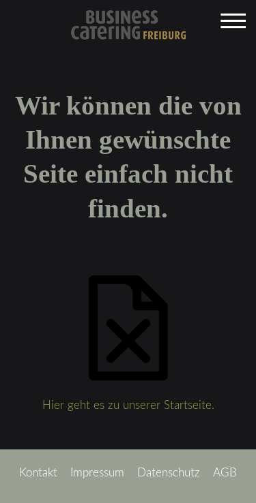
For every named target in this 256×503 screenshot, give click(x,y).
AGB (225, 473)
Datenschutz (168, 473)
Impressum (97, 473)
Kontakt (38, 473)
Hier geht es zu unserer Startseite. (128, 405)
